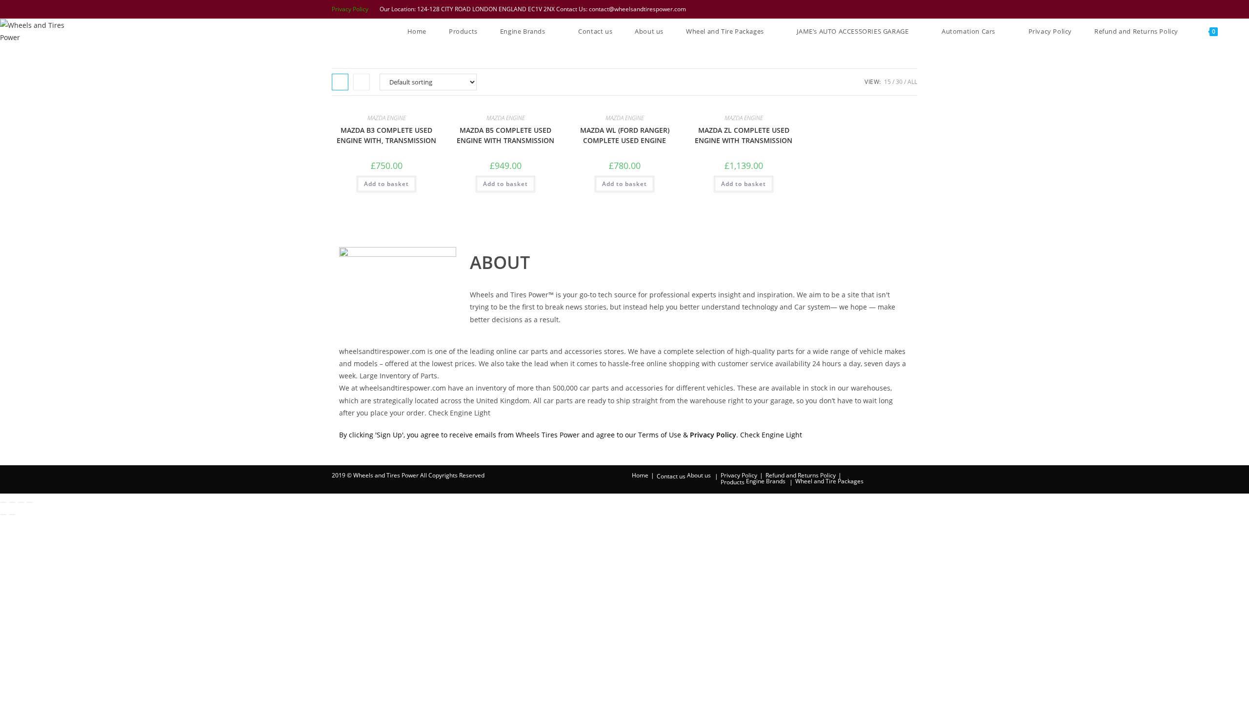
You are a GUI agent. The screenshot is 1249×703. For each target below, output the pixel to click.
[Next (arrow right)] (12, 515)
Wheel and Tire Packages (829, 481)
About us (699, 475)
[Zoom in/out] (3, 502)
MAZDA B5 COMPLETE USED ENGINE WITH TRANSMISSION (505, 135)
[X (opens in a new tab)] (850, 9)
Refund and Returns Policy (801, 475)
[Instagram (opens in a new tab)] (888, 9)
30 (899, 82)
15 (887, 82)
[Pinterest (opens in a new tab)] (875, 9)
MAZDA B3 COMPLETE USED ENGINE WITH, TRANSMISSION (386, 135)
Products (733, 482)
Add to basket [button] (386, 184)
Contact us (671, 476)
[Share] (21, 502)
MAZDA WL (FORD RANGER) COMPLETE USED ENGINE (624, 135)
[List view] (361, 82)
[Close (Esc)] (29, 502)
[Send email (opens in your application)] (912, 9)
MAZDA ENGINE (386, 118)
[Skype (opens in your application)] (901, 9)
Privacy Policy (350, 9)
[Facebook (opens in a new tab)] (863, 9)
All (912, 82)
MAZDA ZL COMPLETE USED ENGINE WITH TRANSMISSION (743, 135)
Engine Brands (766, 481)
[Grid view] (340, 82)
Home (640, 475)
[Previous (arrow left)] (3, 515)
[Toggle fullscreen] (12, 502)
